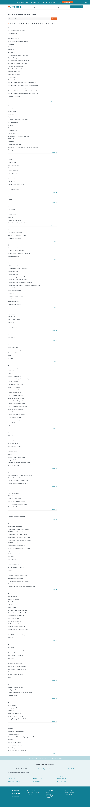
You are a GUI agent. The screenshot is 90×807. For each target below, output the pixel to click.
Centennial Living (12, 173)
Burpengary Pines (13, 150)
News (68, 7)
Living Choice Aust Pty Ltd (15, 420)
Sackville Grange (12, 596)
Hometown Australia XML (15, 304)
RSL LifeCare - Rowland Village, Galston (18, 529)
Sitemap (48, 797)
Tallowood (11, 647)
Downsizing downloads (33, 792)
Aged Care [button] (36, 7)
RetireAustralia (12, 556)
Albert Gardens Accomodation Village (18, 41)
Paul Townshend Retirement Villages (17, 504)
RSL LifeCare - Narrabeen (15, 526)
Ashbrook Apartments (14, 71)
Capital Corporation (13, 165)
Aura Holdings (12, 77)
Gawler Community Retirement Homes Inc (19, 253)
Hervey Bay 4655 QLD (62, 776)
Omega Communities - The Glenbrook (18, 483)
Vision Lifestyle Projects (14, 713)
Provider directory (32, 791)
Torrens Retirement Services (15, 674)
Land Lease (53, 7)
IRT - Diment (11, 317)
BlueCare (10, 128)
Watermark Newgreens (14, 734)
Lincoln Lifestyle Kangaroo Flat (16, 401)
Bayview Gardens (12, 117)
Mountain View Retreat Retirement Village (19, 462)
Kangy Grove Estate (13, 347)
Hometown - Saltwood (14, 299)
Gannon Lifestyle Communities (16, 248)
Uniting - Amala (12, 690)
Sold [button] (31, 7)
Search (54, 19)
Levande (10, 373)
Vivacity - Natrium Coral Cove (15, 716)
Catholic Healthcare (13, 170)
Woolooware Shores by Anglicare (17, 750)
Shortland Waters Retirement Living (17, 610)
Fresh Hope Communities (14, 238)
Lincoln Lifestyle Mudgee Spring (16, 403)
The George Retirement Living (16, 650)
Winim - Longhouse (13, 748)
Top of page (54, 101)
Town (9, 677)
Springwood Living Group (15, 621)
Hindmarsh (11, 293)
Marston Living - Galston (14, 446)
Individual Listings (70, 792)
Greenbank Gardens (13, 256)
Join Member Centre (76, 7)
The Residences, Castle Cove (15, 655)
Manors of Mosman (13, 441)
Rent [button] (28, 7)
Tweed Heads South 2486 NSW (40, 776)
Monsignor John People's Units (16, 457)
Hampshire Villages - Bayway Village (17, 279)
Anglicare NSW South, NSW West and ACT (19, 55)
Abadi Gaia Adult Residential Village (17, 30)
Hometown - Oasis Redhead (15, 296)
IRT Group (11, 322)
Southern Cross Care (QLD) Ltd (16, 615)
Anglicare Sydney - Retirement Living (17, 63)
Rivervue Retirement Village (15, 578)
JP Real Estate (11, 337)
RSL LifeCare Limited (13, 543)
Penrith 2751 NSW (61, 781)
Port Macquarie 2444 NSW (14, 776)
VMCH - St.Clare (12, 705)
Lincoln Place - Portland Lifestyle (16, 414)
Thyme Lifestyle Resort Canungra (17, 666)
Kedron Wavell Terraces (14, 353)
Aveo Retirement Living (14, 96)
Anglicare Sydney (12, 58)
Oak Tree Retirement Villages (16, 478)
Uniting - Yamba (12, 695)
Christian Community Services (16, 176)
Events (64, 7)
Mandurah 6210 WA (37, 778)
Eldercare (10, 217)
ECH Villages (11, 209)
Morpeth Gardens (13, 460)
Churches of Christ (13, 179)
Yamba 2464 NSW (37, 781)
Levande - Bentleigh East (14, 376)
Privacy (48, 792)
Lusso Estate (11, 425)
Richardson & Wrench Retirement (17, 567)
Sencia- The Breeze (13, 602)
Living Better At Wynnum (14, 417)
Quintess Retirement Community (16, 516)
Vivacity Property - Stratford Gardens (18, 719)
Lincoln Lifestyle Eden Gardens (16, 398)
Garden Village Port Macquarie (16, 250)
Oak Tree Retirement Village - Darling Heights (20, 475)
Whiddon (10, 739)
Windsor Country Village (14, 742)
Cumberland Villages (13, 189)
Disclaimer (49, 794)
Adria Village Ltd (12, 33)
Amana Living (11, 49)
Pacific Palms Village (13, 493)
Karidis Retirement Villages (15, 350)
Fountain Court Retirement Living (17, 235)
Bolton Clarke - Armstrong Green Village (18, 136)
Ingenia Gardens (12, 328)
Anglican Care (11, 52)
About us (29, 794)
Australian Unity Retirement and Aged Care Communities (23, 93)
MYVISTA (10, 435)
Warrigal (10, 728)
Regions (59, 7)
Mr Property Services (13, 465)
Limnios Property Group (14, 392)
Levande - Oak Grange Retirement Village (19, 379)
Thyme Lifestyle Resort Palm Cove (17, 672)
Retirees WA (11, 562)
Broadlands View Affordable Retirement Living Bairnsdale (23, 147)
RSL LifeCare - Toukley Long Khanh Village (19, 540)
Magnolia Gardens (13, 438)
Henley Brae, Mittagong (14, 290)
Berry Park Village (13, 122)
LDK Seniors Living (13, 368)
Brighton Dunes (12, 139)
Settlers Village (12, 607)
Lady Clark (11, 371)
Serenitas (10, 604)
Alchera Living (11, 44)
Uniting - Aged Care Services (15, 687)
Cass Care (10, 168)
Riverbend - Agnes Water (14, 573)
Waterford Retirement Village (16, 731)
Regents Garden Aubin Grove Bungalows (19, 548)
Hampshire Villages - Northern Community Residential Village (24, 285)
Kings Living (11, 358)
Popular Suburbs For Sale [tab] (20, 769)
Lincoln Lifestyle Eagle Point (15, 395)
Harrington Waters (13, 288)
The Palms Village (12, 653)
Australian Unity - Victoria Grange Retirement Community (23, 85)
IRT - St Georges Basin (14, 319)
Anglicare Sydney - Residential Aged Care (18, 60)
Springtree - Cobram (13, 618)
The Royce (11, 658)
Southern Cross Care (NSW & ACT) (17, 613)
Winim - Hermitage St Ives (15, 745)
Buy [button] (25, 7)
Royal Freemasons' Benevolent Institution (19, 581)
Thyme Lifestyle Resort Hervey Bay (17, 669)
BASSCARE (11, 109)
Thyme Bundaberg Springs (15, 663)
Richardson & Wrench (13, 565)
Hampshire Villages (13, 271)
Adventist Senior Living (14, 38)
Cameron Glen (12, 162)
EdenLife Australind (13, 212)
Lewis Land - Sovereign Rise (15, 384)
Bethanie (10, 125)
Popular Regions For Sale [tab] (45, 769)
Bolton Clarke (11, 133)
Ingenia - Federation (13, 325)
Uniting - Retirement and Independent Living (20, 692)
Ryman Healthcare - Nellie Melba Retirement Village (21, 586)
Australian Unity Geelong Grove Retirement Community (22, 91)
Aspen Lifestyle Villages (14, 74)
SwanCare (10, 637)
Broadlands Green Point (14, 144)
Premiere (46, 7)
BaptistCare (11, 114)
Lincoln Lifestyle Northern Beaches (17, 406)
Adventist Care (12, 36)
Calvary (10, 159)
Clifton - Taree (12, 181)
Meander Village (12, 451)
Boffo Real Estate (12, 130)
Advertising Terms (51, 796)
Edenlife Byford (12, 214)
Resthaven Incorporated (14, 554)
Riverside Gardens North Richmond (17, 575)
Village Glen (11, 710)
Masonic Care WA (12, 449)
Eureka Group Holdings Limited (16, 223)
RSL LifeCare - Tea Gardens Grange (17, 534)
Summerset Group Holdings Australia (18, 629)
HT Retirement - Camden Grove (16, 266)
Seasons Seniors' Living (14, 599)
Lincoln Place (11, 412)
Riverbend (10, 570)
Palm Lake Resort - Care (14, 498)
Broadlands (11, 141)
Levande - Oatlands (13, 381)
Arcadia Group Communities (15, 66)
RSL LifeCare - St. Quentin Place (16, 532)
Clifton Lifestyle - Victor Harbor (16, 184)
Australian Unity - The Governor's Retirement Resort (22, 82)
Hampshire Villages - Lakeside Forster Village (20, 282)
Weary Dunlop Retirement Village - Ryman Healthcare (22, 737)
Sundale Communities (14, 632)
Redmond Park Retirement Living (16, 545)
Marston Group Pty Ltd (14, 443)
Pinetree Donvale (12, 507)
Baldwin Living (12, 111)
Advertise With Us (69, 791)
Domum (10, 199)
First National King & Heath (15, 232)
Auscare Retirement (13, 80)
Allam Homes (11, 47)
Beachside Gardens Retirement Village (18, 119)
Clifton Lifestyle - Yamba (14, 187)
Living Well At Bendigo (14, 423)
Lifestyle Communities (14, 387)
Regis (9, 551)
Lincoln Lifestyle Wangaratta (15, 409)
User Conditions (50, 791)
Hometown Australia (13, 301)
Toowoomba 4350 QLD (14, 781)
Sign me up (67, 2)
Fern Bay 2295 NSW (13, 778)
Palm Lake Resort (12, 496)
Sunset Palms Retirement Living (16, 635)
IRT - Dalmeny (12, 314)
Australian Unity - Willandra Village (17, 88)
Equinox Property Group (14, 220)
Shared (41, 7)
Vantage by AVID (12, 708)
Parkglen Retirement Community (16, 501)
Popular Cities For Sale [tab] (70, 769)
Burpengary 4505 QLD (62, 778)
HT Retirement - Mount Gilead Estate (18, 268)
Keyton (10, 355)
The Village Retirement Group (16, 661)
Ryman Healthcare (13, 584)
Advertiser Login (69, 794)
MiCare (10, 454)
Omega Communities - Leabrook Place (18, 480)
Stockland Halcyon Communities (16, 624)
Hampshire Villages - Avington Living (17, 277)
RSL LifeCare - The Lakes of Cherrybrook (19, 537)
